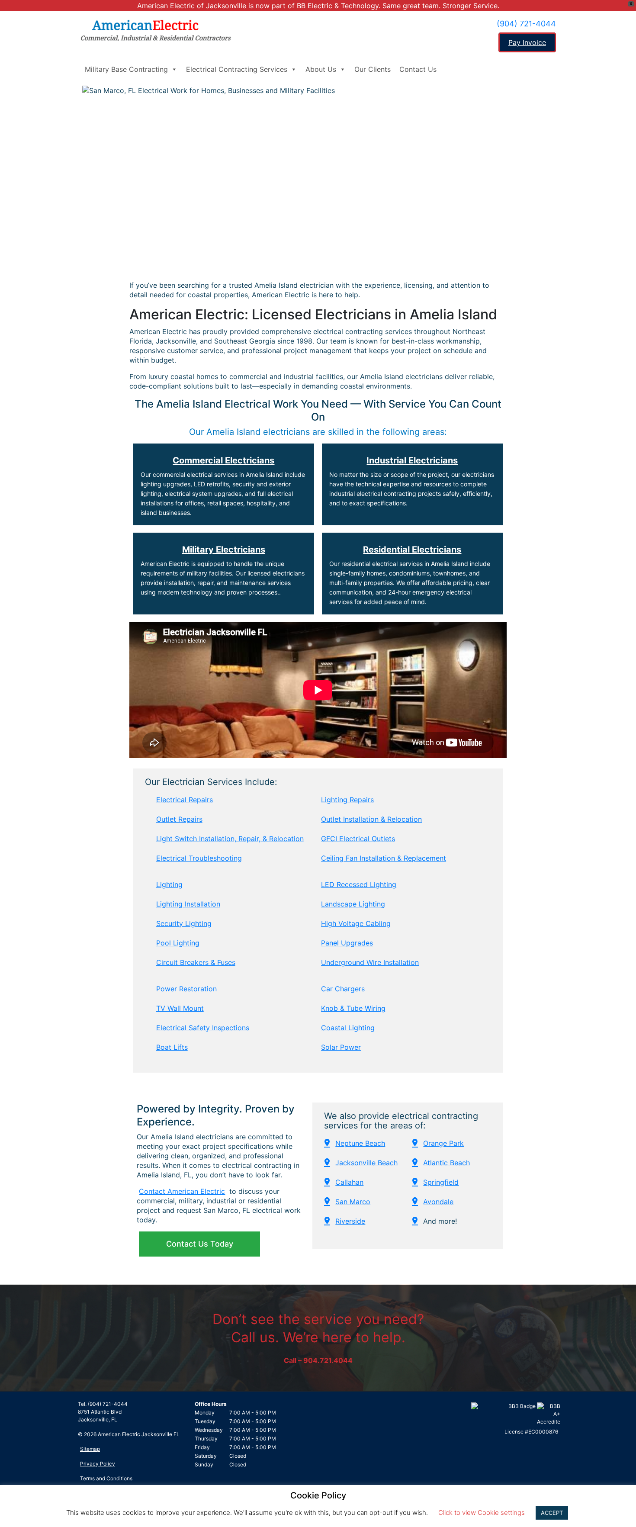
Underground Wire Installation (370, 962)
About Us (320, 69)
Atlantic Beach (446, 1162)
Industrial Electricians (412, 460)
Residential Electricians (412, 549)
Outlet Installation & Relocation (371, 819)
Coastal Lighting (348, 1027)
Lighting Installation (188, 904)
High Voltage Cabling (356, 923)
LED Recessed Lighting (358, 884)
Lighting (169, 884)
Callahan (349, 1182)
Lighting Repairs (347, 799)
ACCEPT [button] (552, 1512)
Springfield (441, 1182)
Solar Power (341, 1047)
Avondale (438, 1201)
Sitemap (90, 1449)
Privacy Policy (97, 1463)
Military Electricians (223, 549)
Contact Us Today (199, 1243)
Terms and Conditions (106, 1478)
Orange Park (443, 1143)
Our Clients (372, 69)
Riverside (350, 1221)
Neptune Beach (360, 1143)
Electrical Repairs (184, 799)
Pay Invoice (527, 42)
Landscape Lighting (353, 904)
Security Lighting (184, 923)
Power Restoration (186, 988)
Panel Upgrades (347, 943)
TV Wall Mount (180, 1008)
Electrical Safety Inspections (202, 1027)
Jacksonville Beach (366, 1162)
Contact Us (418, 69)
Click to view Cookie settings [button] (481, 1512)
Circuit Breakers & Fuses (195, 962)
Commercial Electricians (223, 460)
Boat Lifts (172, 1047)
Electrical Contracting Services (236, 69)
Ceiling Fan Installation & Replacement (383, 858)
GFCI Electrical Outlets (358, 838)
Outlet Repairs (179, 819)
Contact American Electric (182, 1191)
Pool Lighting (177, 943)
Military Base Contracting (126, 69)
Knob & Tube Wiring (353, 1008)
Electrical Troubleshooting (199, 858)
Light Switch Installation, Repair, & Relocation (230, 838)
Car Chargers (343, 988)
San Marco (352, 1201)
